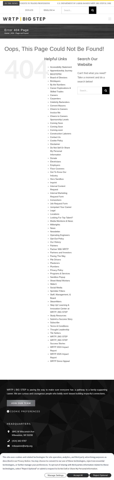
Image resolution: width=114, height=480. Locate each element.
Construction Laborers (60, 139)
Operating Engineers (59, 237)
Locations (54, 216)
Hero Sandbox (56, 181)
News (52, 230)
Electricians (55, 164)
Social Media (56, 290)
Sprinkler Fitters (57, 293)
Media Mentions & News (61, 223)
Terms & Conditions (59, 328)
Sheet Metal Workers (59, 283)
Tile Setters (55, 335)
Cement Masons (57, 111)
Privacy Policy (56, 272)
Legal (52, 213)
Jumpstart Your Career (60, 209)
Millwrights (55, 227)
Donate (29, 10)
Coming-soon (56, 136)
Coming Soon (56, 129)
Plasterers (55, 265)
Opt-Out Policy (57, 241)
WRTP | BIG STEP (58, 339)
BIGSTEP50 (55, 80)
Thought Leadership (59, 332)
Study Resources (57, 318)
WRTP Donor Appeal (60, 363)
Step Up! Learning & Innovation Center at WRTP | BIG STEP (59, 311)
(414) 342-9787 (20, 443)
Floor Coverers (57, 171)
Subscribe (54, 325)
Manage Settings (56, 475)
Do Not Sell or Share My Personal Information (77, 468)
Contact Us (55, 143)
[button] (57, 414)
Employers (55, 167)
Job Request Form (58, 206)
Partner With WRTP (59, 251)
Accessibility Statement (61, 73)
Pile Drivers (55, 262)
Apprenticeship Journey (61, 76)
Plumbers (54, 269)
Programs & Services (59, 276)
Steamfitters (55, 304)
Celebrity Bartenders (59, 108)
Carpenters (55, 104)
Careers (53, 101)
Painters (54, 248)
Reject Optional (100, 475)
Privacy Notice (24, 461)
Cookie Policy (56, 146)
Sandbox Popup (57, 279)
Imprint (53, 185)
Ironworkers (56, 202)
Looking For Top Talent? (61, 220)
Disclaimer (55, 150)
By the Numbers (57, 90)
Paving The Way (57, 258)
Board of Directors (59, 83)
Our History (55, 244)
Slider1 (53, 286)
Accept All (78, 475)
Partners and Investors (60, 255)
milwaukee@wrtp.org (22, 448)
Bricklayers (55, 87)
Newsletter (55, 234)
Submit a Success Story (60, 321)
